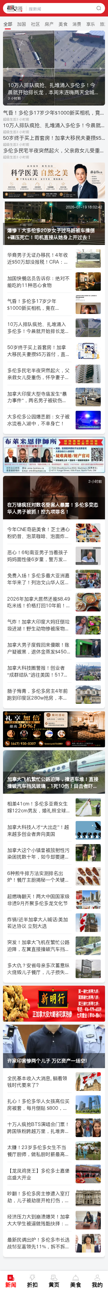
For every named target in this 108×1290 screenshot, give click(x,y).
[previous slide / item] (7, 68)
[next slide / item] (101, 68)
